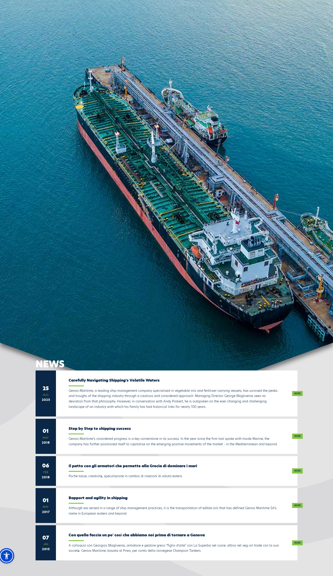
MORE (297, 393)
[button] (6, 555)
